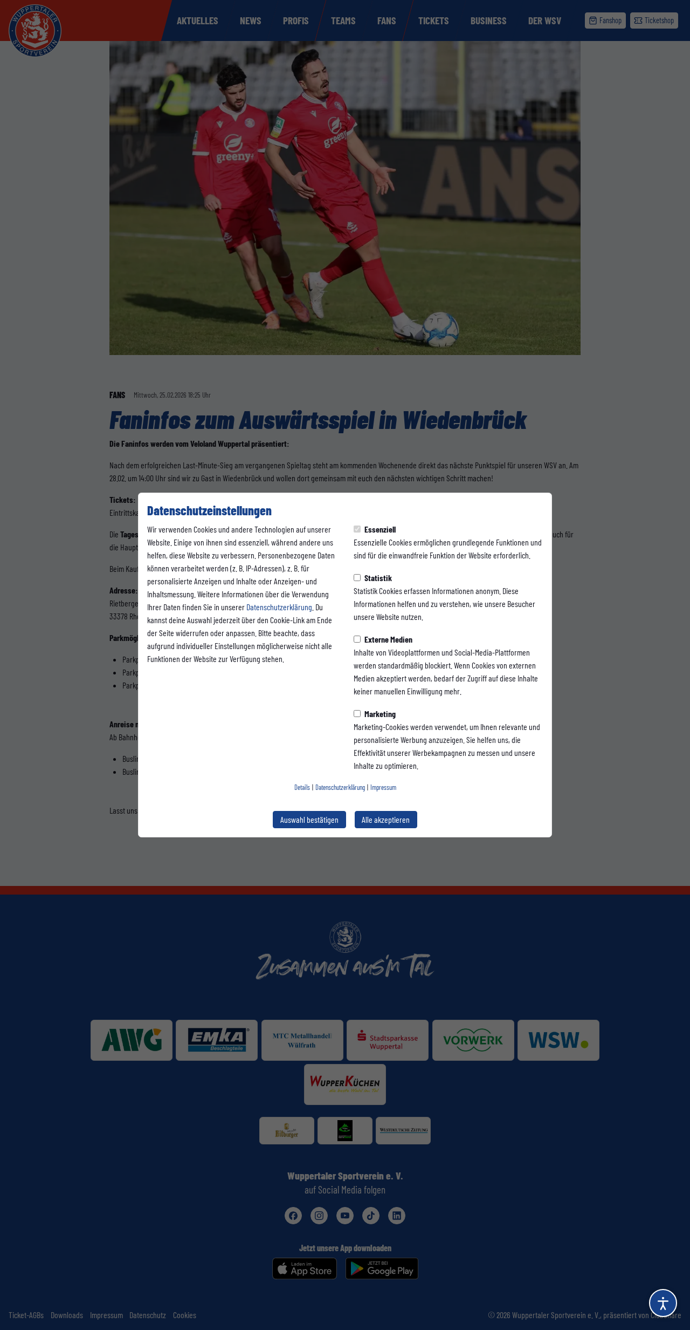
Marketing (379, 713)
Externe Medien (387, 639)
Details (302, 787)
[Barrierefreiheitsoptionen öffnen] (663, 1303)
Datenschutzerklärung (279, 607)
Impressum (383, 787)
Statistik (377, 577)
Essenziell (379, 529)
